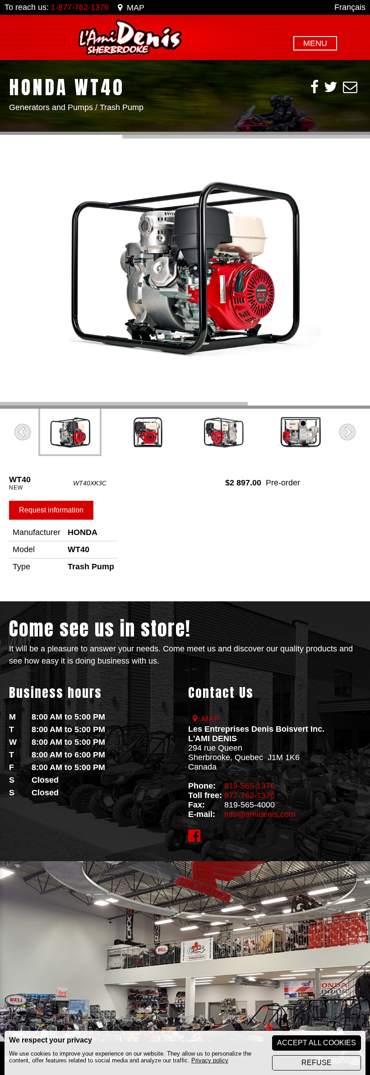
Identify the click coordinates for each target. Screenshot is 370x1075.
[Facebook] (314, 87)
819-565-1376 (249, 785)
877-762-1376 (249, 795)
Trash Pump (121, 107)
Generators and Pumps (51, 107)
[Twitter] (330, 87)
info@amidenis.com (260, 814)
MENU (315, 43)
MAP (135, 7)
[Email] (350, 87)
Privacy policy (209, 1060)
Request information (51, 510)
